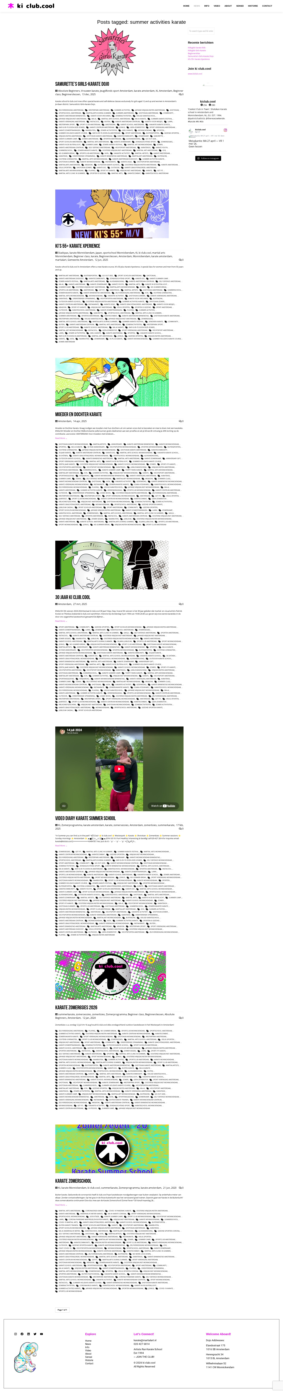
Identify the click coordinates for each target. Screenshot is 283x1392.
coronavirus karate (89, 1285)
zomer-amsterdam (90, 139)
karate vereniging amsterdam (72, 121)
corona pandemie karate (130, 1277)
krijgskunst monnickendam (125, 473)
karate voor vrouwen (100, 116)
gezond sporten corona (169, 1231)
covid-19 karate (166, 1288)
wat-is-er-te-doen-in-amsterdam (106, 133)
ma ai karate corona (117, 1214)
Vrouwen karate (90, 90)
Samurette (158, 136)
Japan (99, 252)
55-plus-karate (116, 339)
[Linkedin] (28, 1334)
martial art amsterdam (147, 150)
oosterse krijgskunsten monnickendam (154, 519)
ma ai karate (140, 119)
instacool (94, 121)
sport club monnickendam (84, 499)
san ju (171, 513)
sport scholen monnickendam (72, 510)
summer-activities (122, 110)
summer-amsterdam (125, 113)
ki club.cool (145, 252)
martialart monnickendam (128, 478)
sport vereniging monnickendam (120, 496)
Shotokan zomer (84, 167)
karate (149, 170)
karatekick (145, 147)
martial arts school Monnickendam (136, 453)
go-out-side (151, 139)
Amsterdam (165, 90)
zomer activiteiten (109, 130)
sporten (160, 130)
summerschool (65, 150)
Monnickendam (145, 130)
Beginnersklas (194, 53)
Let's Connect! (144, 1334)
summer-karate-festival (161, 119)
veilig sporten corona (128, 1271)
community (168, 113)
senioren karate (156, 321)
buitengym (162, 156)
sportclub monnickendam (138, 490)
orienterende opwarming (84, 156)
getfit (94, 1259)
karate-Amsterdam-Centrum (71, 147)
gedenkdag (141, 481)
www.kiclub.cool (195, 73)
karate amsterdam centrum (127, 121)
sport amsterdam (133, 133)
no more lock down (142, 1254)
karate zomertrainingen (69, 130)
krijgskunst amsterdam (130, 170)
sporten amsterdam (112, 139)
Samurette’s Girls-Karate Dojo (201, 56)
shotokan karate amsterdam (99, 136)
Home (88, 1340)
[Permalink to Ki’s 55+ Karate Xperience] (112, 237)
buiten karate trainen (118, 1100)
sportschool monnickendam (126, 455)
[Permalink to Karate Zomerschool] (112, 1172)
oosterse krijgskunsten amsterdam (140, 165)
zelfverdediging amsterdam (71, 110)
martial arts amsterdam (98, 142)
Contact (89, 1363)
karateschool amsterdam (157, 173)
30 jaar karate (65, 453)
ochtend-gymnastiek (68, 159)
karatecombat (134, 173)
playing (92, 170)
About (88, 1353)
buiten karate (128, 1068)
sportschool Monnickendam (118, 252)
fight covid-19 (65, 1248)
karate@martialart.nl (145, 1340)
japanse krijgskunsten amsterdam (150, 110)
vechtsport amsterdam (125, 147)
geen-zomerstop (137, 127)
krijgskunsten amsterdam (70, 136)
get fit (160, 170)
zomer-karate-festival (112, 144)
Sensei (88, 1357)
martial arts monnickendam (94, 159)
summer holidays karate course (73, 133)
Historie (89, 1360)
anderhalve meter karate (91, 1214)
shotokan (174, 110)
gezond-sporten (171, 133)
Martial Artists (141, 153)
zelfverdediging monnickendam (73, 487)
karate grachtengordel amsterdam (140, 167)
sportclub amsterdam (89, 153)
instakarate (110, 162)
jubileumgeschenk (139, 467)
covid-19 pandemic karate (120, 1211)
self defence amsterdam (99, 147)
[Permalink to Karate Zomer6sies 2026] (110, 999)
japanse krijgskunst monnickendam (143, 487)
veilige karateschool (145, 116)
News (88, 1344)
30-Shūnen (63, 455)
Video (88, 1350)
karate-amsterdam (169, 165)
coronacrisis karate (94, 1211)
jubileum (127, 519)
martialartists (99, 444)
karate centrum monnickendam (115, 499)
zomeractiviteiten (123, 116)
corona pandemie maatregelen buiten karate (88, 1219)
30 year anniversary (96, 447)
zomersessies (166, 142)
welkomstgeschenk (67, 501)
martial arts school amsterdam (115, 119)
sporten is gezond (98, 173)
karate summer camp (68, 139)
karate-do (101, 167)
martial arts (116, 173)
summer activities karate (153, 159)
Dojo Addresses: (215, 1340)
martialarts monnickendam (71, 170)
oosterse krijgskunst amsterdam (116, 150)
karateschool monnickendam (167, 484)
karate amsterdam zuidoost (124, 159)
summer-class (164, 478)
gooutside (94, 1216)
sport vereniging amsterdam (162, 127)
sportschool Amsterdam (70, 113)
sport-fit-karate (108, 170)
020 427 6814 (142, 1343)
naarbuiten (90, 130)
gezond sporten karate (152, 504)
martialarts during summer (98, 113)
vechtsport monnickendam (99, 467)
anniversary (116, 444)
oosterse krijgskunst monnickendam (96, 464)
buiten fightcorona (90, 1274)
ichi (164, 150)
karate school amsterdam (132, 124)
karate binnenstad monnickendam (167, 481)
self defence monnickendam (98, 478)
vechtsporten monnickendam (123, 447)
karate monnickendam (90, 162)
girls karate (127, 130)
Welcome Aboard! (218, 1334)
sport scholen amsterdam (70, 142)
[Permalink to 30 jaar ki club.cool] (112, 588)
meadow (88, 165)
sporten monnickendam (151, 447)
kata (106, 153)
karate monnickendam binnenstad (109, 476)
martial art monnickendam (140, 144)
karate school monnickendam (131, 464)
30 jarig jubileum (146, 521)
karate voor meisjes (153, 121)
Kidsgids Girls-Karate (197, 50)
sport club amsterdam (90, 124)
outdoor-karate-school (109, 165)
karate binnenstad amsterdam (113, 156)
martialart (60, 259)
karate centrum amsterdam (102, 127)
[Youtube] (41, 1334)
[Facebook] (22, 1334)
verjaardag (84, 476)
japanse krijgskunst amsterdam (72, 119)
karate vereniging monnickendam (73, 484)
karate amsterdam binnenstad (72, 116)
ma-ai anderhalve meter (69, 1231)
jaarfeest (63, 499)
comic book (105, 493)
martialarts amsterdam (69, 165)
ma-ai (94, 119)
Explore (90, 1334)
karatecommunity (125, 136)
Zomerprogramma (71, 825)
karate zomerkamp (122, 142)
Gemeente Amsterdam (80, 259)
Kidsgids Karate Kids (196, 47)
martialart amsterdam (142, 156)
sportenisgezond (66, 476)
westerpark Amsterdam (99, 110)
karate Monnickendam (82, 252)
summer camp (92, 144)
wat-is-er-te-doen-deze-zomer (71, 127)
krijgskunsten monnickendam (128, 524)
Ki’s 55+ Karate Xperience (199, 59)
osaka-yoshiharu (141, 484)
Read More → (61, 438)
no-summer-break (66, 153)
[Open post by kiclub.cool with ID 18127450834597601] (208, 136)
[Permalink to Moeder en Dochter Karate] (112, 405)
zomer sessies (97, 519)
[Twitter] (35, 1334)
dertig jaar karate (67, 464)
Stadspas (63, 252)
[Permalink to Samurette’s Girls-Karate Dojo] (112, 75)
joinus (122, 127)
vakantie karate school (159, 124)
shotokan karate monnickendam (73, 444)
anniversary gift (173, 458)
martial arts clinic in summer (72, 173)
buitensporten (152, 133)
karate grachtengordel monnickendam (90, 455)
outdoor (115, 167)
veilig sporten (65, 167)
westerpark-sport (67, 124)
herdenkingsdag (114, 490)
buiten (107, 121)
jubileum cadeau (66, 507)
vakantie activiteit (122, 153)
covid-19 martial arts (68, 1222)
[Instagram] (15, 1334)
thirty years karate (133, 470)
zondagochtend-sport (146, 142)
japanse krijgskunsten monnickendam (98, 450)
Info (87, 1347)
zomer (160, 144)
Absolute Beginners (69, 90)
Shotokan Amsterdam (148, 113)
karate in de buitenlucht (69, 144)
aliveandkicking (133, 139)
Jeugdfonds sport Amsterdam (116, 90)
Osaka (78, 478)
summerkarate (166, 825)
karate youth (162, 147)
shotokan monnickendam (118, 501)
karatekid (63, 156)
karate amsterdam (144, 90)
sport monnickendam (68, 524)
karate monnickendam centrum (73, 481)
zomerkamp (144, 136)
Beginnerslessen (71, 94)
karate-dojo (126, 162)
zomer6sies (150, 825)
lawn (170, 121)
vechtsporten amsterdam (148, 162)
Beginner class (82, 256)
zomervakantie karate (87, 150)
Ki (157, 90)
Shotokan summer (67, 162)
